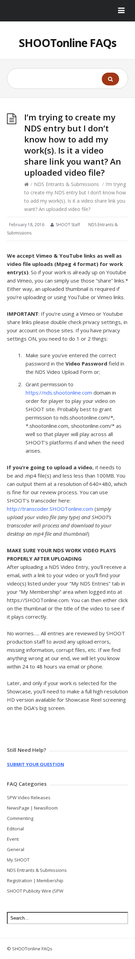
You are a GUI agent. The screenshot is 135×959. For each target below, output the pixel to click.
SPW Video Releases (29, 797)
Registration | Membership (35, 880)
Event (13, 839)
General (15, 849)
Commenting (20, 818)
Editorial (15, 829)
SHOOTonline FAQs (67, 42)
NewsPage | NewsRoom (32, 808)
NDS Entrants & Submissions (66, 184)
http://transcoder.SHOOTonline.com (50, 508)
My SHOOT (18, 860)
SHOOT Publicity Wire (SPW (35, 891)
